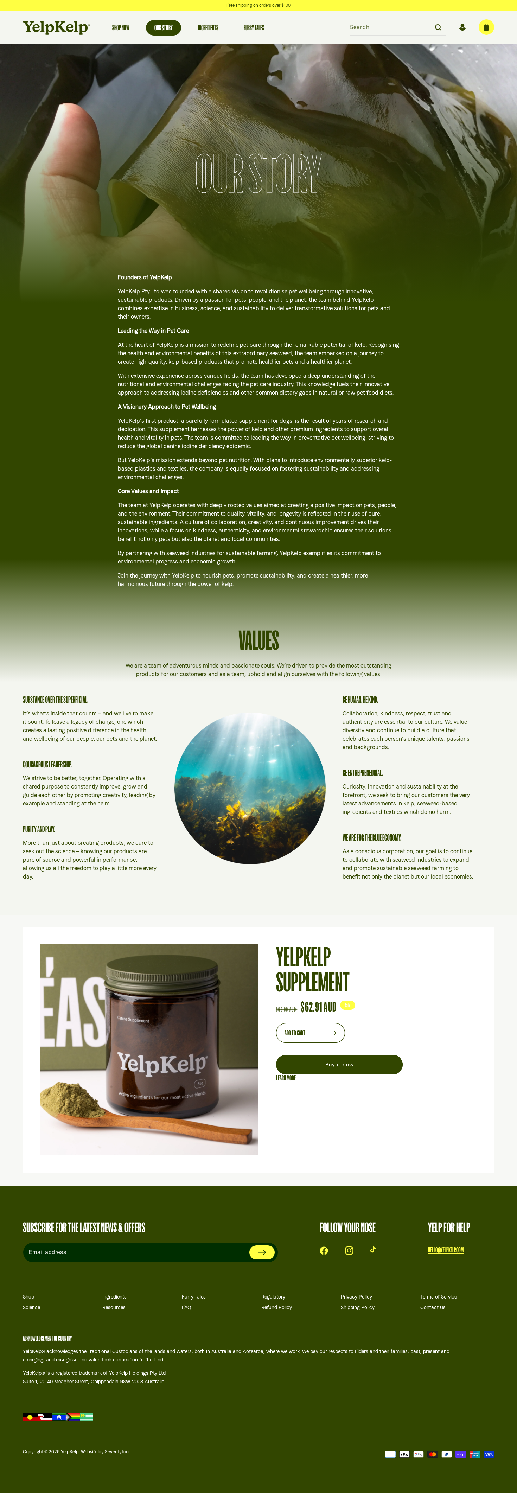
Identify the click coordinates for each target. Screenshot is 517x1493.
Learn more (286, 1078)
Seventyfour (117, 1451)
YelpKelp (70, 1451)
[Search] (438, 27)
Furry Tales (194, 1297)
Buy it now (339, 1064)
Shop (28, 1297)
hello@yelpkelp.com (446, 1249)
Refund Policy (276, 1307)
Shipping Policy (358, 1307)
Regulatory (273, 1297)
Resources (114, 1307)
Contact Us (433, 1307)
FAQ (186, 1307)
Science (31, 1307)
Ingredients (114, 1297)
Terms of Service (438, 1297)
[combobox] (398, 28)
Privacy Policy (356, 1297)
